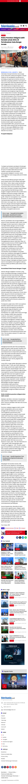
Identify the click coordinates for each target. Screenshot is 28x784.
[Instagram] (13, 767)
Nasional (3, 722)
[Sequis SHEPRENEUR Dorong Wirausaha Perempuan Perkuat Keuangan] (21, 575)
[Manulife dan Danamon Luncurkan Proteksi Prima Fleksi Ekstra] (7, 575)
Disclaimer (3, 752)
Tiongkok (5, 739)
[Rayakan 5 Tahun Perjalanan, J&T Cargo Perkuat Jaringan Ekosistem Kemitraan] (7, 547)
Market (3, 729)
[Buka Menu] (23, 26)
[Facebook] (17, 537)
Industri (3, 716)
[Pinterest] (7, 767)
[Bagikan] (25, 47)
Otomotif (3, 727)
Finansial (3, 35)
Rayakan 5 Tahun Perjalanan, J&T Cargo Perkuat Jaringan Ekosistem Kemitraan (7, 554)
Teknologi (3, 720)
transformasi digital (7, 741)
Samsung (5, 746)
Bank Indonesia (10, 528)
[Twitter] (20, 537)
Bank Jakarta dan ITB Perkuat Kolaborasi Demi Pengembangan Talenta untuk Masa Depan (6, 568)
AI (3, 735)
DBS (17, 528)
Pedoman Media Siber (6, 754)
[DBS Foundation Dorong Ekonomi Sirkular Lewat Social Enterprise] (21, 547)
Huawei (4, 737)
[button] (21, 26)
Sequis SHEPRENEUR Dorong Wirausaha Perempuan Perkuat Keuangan (20, 582)
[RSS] (15, 767)
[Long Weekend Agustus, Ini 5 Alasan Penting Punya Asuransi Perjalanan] (21, 561)
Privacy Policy (4, 756)
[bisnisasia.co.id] (10, 25)
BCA (4, 744)
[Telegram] (23, 537)
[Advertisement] (14, 150)
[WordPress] (10, 767)
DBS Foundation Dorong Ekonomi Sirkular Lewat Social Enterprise (20, 554)
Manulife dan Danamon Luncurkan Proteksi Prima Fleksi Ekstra (7, 582)
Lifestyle (3, 724)
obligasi (23, 528)
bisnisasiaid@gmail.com (10, 709)
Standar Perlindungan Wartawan (9, 761)
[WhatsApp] (25, 537)
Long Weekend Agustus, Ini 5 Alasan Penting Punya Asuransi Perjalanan (21, 568)
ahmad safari (4, 47)
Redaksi (3, 758)
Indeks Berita (4, 777)
